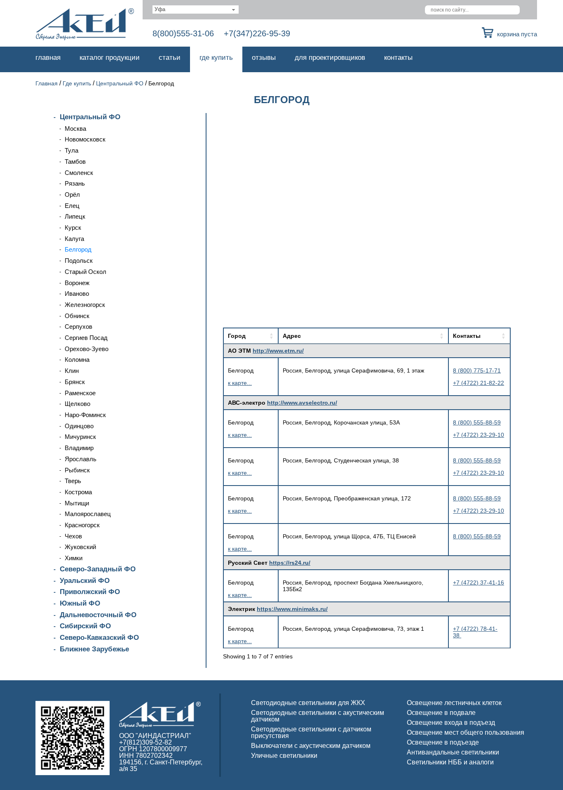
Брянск (75, 381)
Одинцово (79, 425)
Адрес (292, 336)
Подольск (79, 260)
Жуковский (80, 546)
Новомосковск (85, 139)
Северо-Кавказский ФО (99, 637)
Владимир (79, 447)
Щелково (77, 403)
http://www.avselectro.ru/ (302, 402)
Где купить (216, 57)
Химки (73, 557)
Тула (71, 150)
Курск (73, 227)
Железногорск (85, 304)
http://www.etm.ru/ (278, 350)
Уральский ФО (85, 581)
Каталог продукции (110, 57)
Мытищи (77, 503)
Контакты (398, 57)
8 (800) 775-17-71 (477, 370)
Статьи (170, 57)
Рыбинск (77, 470)
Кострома (78, 491)
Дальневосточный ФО (98, 615)
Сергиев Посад (86, 337)
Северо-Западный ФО (98, 569)
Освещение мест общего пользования (465, 732)
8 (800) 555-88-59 (477, 422)
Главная (48, 57)
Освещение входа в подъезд (451, 722)
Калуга (74, 238)
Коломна (77, 359)
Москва (75, 128)
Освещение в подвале (441, 712)
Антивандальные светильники (453, 752)
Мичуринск (80, 436)
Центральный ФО (119, 83)
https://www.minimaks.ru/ (292, 609)
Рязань (75, 183)
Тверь (73, 480)
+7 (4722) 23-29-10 (478, 435)
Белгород (78, 249)
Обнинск (77, 315)
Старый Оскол (85, 271)
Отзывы (264, 57)
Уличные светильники (284, 755)
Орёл (72, 194)
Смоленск (79, 172)
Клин (72, 370)
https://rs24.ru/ (289, 562)
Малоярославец (88, 513)
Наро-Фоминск (85, 414)
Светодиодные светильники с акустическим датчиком (317, 716)
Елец (72, 205)
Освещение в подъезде (443, 742)
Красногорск (82, 524)
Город (237, 336)
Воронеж (77, 282)
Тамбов (75, 161)
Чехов (73, 536)
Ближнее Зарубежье (94, 649)
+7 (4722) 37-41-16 (478, 582)
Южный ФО (80, 603)
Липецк (75, 216)
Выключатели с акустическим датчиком (311, 745)
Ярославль (80, 458)
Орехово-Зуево (86, 348)
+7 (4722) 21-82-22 (478, 383)
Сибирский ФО (85, 626)
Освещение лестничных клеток (454, 702)
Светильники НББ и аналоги (450, 762)
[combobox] (195, 9)
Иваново (77, 293)
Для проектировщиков (330, 57)
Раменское (80, 392)
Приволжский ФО (90, 592)
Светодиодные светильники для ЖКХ (308, 702)
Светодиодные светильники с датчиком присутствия (311, 732)
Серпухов (78, 326)
